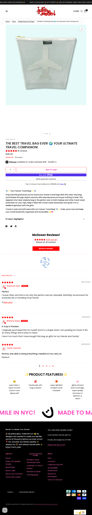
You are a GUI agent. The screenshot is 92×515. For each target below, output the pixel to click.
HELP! (50, 454)
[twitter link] (11, 226)
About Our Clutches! (14, 474)
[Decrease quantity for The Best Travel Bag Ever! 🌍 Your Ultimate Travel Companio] (7, 169)
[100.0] (45, 261)
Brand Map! (10, 467)
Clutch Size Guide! (13, 477)
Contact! (51, 461)
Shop (14, 21)
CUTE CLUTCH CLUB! (35, 454)
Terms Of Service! (55, 479)
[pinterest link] (16, 226)
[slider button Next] (50, 134)
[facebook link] (7, 226)
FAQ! (49, 458)
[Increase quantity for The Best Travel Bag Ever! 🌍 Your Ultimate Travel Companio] (13, 169)
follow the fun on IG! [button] (56, 445)
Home (8, 21)
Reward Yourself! (34, 471)
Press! (8, 458)
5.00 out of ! (52, 239)
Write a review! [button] (46, 248)
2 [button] (43, 366)
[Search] (81, 11)
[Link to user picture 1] (7, 306)
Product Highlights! (15, 219)
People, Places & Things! (26, 21)
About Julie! (10, 470)
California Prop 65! (55, 464)
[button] (12, 151)
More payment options (46, 179)
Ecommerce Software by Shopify (46, 504)
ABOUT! (9, 454)
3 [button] (46, 366)
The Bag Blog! (32, 475)
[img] (7, 282)
